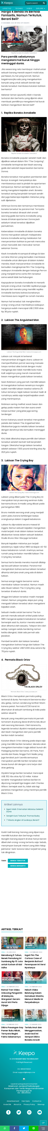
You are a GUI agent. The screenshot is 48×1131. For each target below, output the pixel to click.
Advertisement (13, 1101)
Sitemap (41, 1104)
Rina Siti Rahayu (23, 23)
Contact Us (36, 1101)
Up (43, 1122)
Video (29, 8)
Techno (19, 8)
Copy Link (43, 1128)
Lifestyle (7, 8)
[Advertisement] (24, 898)
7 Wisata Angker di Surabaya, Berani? (22, 820)
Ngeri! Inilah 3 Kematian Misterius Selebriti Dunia (24, 810)
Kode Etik (7, 1104)
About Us (17, 1104)
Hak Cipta (26, 1101)
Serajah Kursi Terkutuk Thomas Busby (23, 816)
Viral (3, 952)
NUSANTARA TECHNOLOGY (26, 1059)
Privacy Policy (29, 1104)
